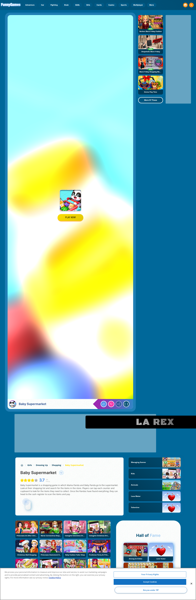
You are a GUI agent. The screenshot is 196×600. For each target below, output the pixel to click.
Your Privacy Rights (150, 574)
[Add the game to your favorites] (61, 472)
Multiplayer (138, 5)
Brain (66, 5)
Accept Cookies (150, 582)
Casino (111, 5)
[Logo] (11, 5)
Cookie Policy (55, 577)
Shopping (56, 465)
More (151, 5)
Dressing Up (42, 465)
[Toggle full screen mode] (126, 404)
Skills (77, 5)
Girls (88, 5)
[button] (185, 5)
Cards (99, 5)
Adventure (29, 5)
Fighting (54, 5)
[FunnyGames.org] (21, 465)
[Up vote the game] (104, 404)
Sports (124, 5)
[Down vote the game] (111, 404)
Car (42, 5)
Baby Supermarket (74, 465)
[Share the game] (119, 404)
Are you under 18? (151, 590)
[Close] (191, 584)
